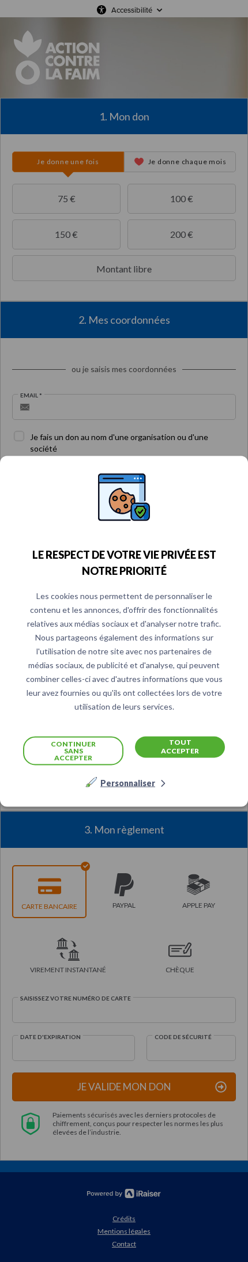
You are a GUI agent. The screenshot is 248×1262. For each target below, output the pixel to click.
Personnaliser (127, 782)
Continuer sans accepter (73, 750)
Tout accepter (180, 746)
